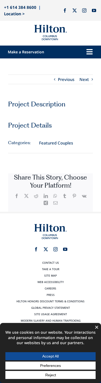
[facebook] (65, 10)
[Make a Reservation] (37, 52)
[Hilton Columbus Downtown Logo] (50, 26)
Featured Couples (56, 143)
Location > (14, 13)
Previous (66, 79)
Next (84, 79)
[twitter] (74, 10)
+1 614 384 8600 (20, 7)
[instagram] (84, 10)
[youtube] (94, 10)
